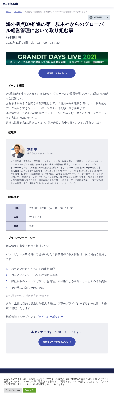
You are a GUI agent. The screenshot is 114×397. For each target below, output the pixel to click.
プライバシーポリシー (49, 316)
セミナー (18, 12)
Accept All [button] (29, 390)
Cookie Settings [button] (12, 390)
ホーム (8, 12)
